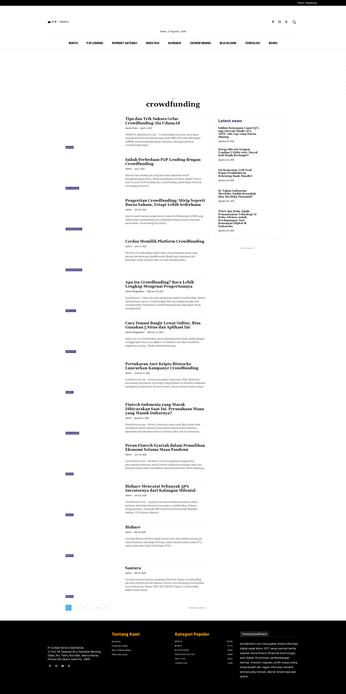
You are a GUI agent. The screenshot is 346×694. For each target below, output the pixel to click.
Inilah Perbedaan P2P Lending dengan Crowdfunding (163, 161)
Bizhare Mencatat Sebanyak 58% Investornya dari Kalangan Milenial (160, 488)
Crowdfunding (73, 229)
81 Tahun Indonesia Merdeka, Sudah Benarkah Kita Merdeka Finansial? (237, 194)
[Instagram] (279, 22)
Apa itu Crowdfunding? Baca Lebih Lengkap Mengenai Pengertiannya (159, 284)
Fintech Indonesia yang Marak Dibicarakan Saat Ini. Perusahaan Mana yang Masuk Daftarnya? (164, 408)
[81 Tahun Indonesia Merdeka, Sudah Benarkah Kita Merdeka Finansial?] (269, 196)
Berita (69, 147)
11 (98, 607)
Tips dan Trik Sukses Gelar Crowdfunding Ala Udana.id (152, 121)
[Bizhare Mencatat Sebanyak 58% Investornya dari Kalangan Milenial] (94, 499)
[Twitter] (286, 22)
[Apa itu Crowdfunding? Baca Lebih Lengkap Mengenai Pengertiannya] (94, 295)
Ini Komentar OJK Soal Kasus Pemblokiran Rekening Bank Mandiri (235, 173)
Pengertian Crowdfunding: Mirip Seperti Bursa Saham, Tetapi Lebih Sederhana (165, 202)
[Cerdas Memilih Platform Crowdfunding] (94, 254)
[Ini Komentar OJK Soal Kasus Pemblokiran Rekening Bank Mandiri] (269, 175)
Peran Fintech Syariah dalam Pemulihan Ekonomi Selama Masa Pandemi (165, 447)
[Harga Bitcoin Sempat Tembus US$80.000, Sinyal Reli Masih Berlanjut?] (269, 155)
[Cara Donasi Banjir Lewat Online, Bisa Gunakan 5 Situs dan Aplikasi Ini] (94, 336)
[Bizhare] (94, 540)
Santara (133, 568)
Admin (128, 168)
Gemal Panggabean (134, 291)
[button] (294, 22)
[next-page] (106, 608)
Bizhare (133, 527)
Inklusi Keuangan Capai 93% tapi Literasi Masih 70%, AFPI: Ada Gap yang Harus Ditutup (238, 132)
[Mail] (62, 666)
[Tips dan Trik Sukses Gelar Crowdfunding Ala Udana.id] (94, 132)
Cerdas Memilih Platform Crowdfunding (164, 241)
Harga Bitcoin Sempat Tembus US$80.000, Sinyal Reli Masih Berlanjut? (238, 152)
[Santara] (94, 581)
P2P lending (72, 188)
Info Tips (70, 311)
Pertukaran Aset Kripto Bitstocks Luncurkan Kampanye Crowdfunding (161, 366)
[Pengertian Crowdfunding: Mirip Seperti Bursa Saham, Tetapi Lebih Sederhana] (94, 213)
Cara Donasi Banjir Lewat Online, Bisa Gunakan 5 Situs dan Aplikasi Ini (163, 325)
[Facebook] (272, 22)
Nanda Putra (131, 128)
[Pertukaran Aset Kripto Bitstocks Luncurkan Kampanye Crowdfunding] (94, 377)
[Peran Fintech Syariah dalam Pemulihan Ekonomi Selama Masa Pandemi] (94, 458)
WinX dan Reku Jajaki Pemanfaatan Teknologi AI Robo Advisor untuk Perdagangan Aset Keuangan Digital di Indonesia (237, 219)
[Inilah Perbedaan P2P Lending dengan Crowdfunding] (94, 173)
